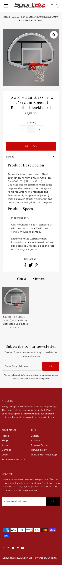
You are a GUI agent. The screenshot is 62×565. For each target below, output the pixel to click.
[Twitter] (13, 548)
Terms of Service (40, 445)
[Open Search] (52, 5)
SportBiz (27, 558)
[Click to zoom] (54, 35)
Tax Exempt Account (13, 459)
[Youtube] (22, 548)
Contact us (30, 259)
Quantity (31, 122)
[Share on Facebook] (25, 266)
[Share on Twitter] (30, 266)
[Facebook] (4, 548)
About (5, 445)
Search (35, 436)
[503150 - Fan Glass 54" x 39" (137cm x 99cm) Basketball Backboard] (15, 300)
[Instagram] (8, 548)
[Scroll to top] (55, 558)
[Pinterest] (17, 548)
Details (10, 156)
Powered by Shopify (45, 558)
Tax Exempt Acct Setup (44, 454)
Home (6, 16)
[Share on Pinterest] (36, 266)
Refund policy (38, 450)
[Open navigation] (6, 6)
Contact (6, 450)
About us (36, 440)
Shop (5, 440)
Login (5, 454)
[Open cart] (58, 6)
